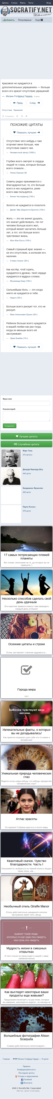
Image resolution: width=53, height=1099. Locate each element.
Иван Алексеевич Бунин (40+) (24, 314)
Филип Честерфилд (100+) (22, 196)
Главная (6, 1059)
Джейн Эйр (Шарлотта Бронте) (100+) (27, 209)
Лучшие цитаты (28, 436)
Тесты (30, 2)
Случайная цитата (28, 444)
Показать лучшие (26, 132)
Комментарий (9, 409)
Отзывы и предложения (28, 1076)
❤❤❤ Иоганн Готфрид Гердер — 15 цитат (31, 1059)
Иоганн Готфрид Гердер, (23, 96)
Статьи (14, 2)
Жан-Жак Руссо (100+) (20, 240)
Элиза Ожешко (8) (18, 172)
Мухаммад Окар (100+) (21, 280)
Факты (22, 2)
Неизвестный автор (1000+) (23, 152)
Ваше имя (7, 399)
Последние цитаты (26, 1072)
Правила (26, 1066)
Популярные (25, 19)
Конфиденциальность (26, 1069)
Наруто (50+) (16, 297)
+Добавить (8, 20)
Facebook (28, 1079)
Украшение (18, 110)
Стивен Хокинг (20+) (19, 260)
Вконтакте (28, 1082)
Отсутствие (7, 110)
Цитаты (5, 2)
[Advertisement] (26, 51)
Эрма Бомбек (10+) (19, 338)
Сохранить (10, 425)
